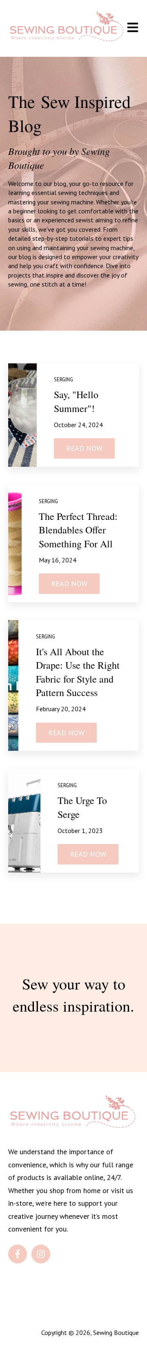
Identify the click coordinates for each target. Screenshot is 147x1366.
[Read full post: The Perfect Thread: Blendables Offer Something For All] (15, 543)
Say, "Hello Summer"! (76, 401)
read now (84, 448)
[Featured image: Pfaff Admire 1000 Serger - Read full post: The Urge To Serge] (24, 821)
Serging (63, 379)
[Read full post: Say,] (22, 415)
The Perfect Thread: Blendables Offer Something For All (78, 530)
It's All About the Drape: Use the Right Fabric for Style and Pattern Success (78, 672)
